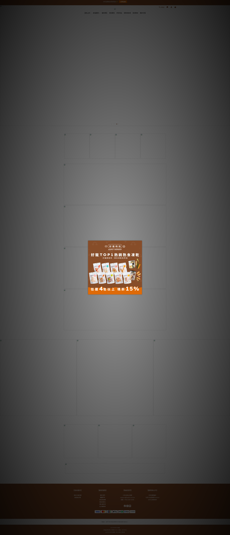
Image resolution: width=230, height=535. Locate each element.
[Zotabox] (141, 293)
